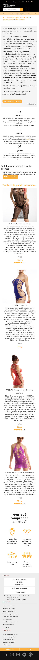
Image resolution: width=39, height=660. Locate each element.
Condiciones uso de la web (10, 634)
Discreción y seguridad (9, 637)
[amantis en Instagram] (12, 655)
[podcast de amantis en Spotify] (31, 655)
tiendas (28, 139)
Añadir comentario (11, 177)
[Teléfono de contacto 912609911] (33, 6)
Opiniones (9, 649)
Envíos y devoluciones (9, 611)
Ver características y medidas (12, 101)
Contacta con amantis (20, 588)
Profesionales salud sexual (10, 622)
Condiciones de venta (9, 639)
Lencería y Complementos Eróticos (18, 17)
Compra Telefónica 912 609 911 (20, 582)
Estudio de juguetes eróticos (11, 614)
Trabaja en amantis (8, 624)
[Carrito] (27, 6)
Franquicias (6, 627)
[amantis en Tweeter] (6, 655)
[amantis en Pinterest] (18, 655)
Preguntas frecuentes (9, 608)
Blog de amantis (7, 619)
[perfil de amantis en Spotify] (24, 655)
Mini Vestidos (20, 20)
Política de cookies (8, 645)
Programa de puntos (8, 606)
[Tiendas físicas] (30, 6)
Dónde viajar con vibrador (10, 616)
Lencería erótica (8, 20)
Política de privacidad (9, 642)
